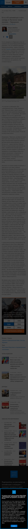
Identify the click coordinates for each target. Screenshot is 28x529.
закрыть (14, 526)
